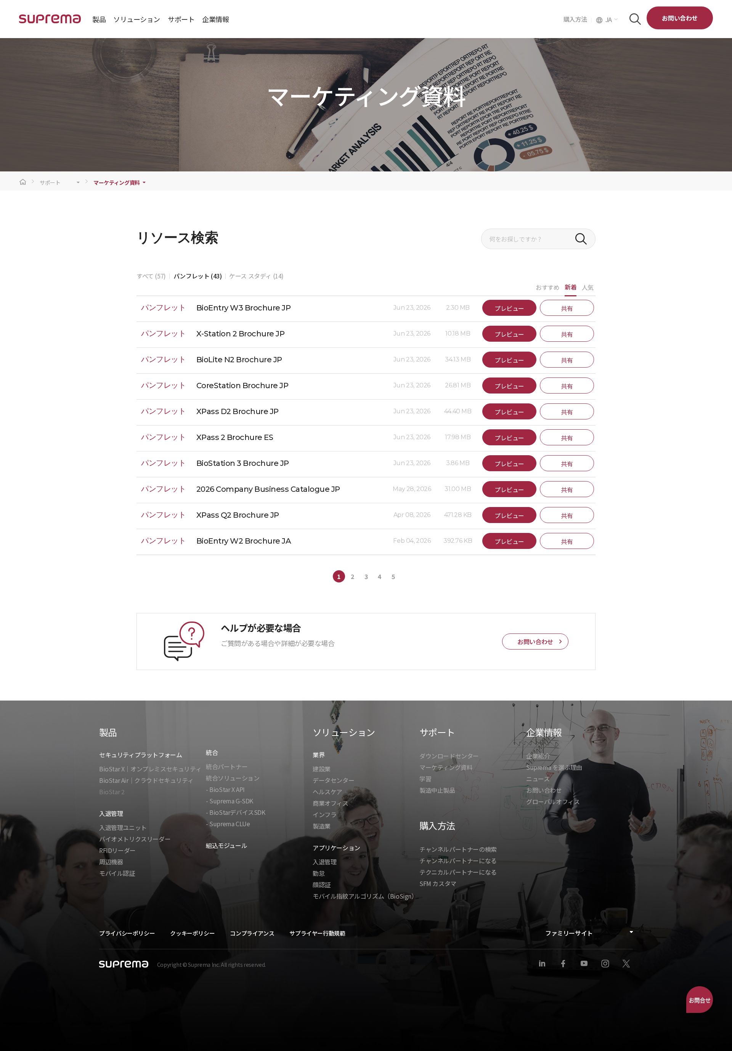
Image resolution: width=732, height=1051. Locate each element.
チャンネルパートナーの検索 (458, 849)
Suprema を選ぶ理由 (554, 767)
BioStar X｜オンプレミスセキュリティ (150, 768)
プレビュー (509, 308)
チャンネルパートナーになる (458, 860)
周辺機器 (111, 861)
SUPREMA (50, 21)
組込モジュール (226, 845)
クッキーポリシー (192, 933)
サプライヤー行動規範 (317, 933)
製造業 (322, 825)
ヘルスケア (327, 791)
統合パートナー (226, 766)
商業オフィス (330, 803)
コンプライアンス (252, 933)
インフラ (324, 814)
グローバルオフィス (553, 801)
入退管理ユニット (123, 827)
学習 (425, 778)
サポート (50, 182)
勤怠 (318, 873)
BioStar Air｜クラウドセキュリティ (146, 780)
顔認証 (322, 884)
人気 (588, 287)
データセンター (333, 780)
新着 (570, 286)
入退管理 (324, 861)
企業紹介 (538, 755)
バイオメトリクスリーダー (134, 838)
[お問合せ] (699, 999)
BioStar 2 (111, 791)
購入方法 (577, 19)
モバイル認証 (117, 873)
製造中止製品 (437, 790)
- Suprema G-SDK (229, 800)
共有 (567, 308)
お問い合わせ (680, 17)
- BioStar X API (225, 789)
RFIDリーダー (117, 850)
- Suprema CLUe (228, 823)
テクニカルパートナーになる (458, 872)
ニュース (537, 778)
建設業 (322, 768)
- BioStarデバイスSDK (235, 812)
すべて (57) (151, 275)
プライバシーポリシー (127, 933)
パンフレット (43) (197, 275)
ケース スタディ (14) (256, 275)
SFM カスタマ (437, 883)
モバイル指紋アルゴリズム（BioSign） (365, 896)
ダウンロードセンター (449, 755)
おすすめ (547, 287)
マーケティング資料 (116, 182)
